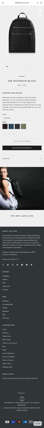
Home (4, 329)
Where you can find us (9, 343)
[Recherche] (38, 3)
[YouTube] (22, 264)
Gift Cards (5, 318)
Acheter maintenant (22, 148)
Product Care (6, 336)
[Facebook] (3, 264)
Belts (4, 283)
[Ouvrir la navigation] (3, 3)
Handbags (5, 276)
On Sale (5, 290)
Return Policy (6, 364)
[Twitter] (8, 264)
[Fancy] (31, 264)
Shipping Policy (7, 367)
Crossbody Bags (7, 304)
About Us (5, 333)
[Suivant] (41, 68)
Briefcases (5, 301)
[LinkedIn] (26, 264)
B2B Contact (6, 340)
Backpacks (5, 311)
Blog (3, 346)
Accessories (6, 286)
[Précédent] (2, 68)
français (21, 393)
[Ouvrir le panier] (41, 3)
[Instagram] (12, 264)
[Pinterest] (17, 264)
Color (4, 122)
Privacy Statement (8, 353)
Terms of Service (7, 360)
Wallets (4, 279)
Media (4, 350)
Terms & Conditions (8, 357)
